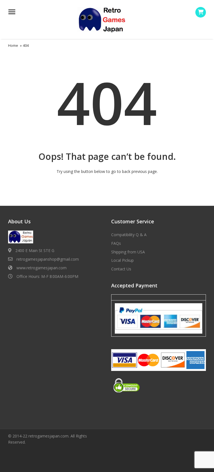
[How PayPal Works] (158, 318)
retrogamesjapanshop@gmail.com (47, 259)
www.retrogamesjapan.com (41, 267)
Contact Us (121, 269)
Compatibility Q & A (129, 234)
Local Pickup (122, 260)
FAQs (116, 243)
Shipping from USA (128, 252)
